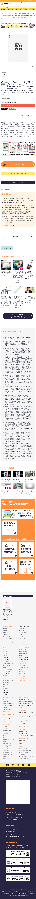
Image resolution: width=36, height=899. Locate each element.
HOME (2, 12)
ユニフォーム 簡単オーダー (9, 716)
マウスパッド (22, 655)
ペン (20, 640)
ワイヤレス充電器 (23, 651)
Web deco (3, 9)
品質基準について (23, 731)
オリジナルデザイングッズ (25, 681)
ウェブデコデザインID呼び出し (26, 701)
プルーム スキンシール (24, 665)
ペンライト (5, 737)
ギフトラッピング (23, 748)
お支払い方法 (22, 740)
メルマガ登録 (22, 754)
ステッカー (5, 657)
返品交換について (23, 733)
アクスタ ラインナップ (8, 698)
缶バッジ (5, 651)
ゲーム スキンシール (23, 667)
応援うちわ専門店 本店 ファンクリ (14, 812)
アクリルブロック (7, 671)
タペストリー (6, 677)
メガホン (5, 634)
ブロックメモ (22, 638)
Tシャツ (4, 647)
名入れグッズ (6, 724)
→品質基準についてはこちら (10, 225)
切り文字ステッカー (7, 636)
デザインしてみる (18, 164)
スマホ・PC (15, 12)
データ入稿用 (22, 724)
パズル (4, 667)
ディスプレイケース (7, 754)
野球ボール (21, 675)
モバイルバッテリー (23, 649)
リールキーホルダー (23, 632)
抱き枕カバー (6, 675)
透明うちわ (5, 630)
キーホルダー (22, 630)
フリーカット (6, 699)
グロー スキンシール (23, 663)
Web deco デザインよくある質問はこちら (18, 316)
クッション (5, 707)
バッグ (4, 649)
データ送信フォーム (23, 710)
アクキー (28, 891)
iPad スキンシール (23, 644)
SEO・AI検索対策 (30, 893)
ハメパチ (5, 735)
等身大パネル (6, 711)
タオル (4, 646)
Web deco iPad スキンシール (24, 12)
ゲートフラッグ (6, 644)
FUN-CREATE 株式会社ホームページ (15, 836)
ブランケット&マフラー (8, 663)
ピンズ (20, 634)
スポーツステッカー (7, 722)
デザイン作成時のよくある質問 (26, 703)
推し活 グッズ (10, 891)
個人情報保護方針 (10, 831)
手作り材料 (5, 733)
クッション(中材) (7, 745)
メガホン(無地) (6, 749)
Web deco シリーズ (8, 12)
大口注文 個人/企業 (23, 679)
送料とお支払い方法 (23, 738)
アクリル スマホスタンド (24, 653)
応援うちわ (5, 628)
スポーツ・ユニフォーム (8, 714)
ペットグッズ (18, 9)
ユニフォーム (10, 9)
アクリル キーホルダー (24, 626)
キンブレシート (6, 640)
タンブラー (5, 688)
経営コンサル (25, 895)
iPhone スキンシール (24, 642)
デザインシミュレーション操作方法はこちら (18, 173)
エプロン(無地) (6, 750)
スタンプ (5, 655)
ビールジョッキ (6, 690)
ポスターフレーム (12, 893)
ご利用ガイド (22, 729)
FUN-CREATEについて (24, 726)
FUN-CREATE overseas (11, 819)
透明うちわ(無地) (7, 743)
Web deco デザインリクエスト (26, 756)
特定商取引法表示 (10, 834)
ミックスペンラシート (8, 642)
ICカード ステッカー (23, 659)
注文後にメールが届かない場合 (26, 735)
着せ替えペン (6, 741)
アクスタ (25, 9)
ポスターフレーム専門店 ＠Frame (14, 817)
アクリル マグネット (23, 628)
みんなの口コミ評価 (23, 752)
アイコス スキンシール (24, 661)
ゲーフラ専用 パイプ (7, 752)
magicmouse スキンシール (25, 647)
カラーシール (6, 758)
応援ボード (5, 632)
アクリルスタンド (7, 701)
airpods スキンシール (24, 657)
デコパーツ (5, 756)
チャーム (21, 636)
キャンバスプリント (7, 669)
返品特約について (6, 190)
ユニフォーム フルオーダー (9, 718)
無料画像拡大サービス (24, 699)
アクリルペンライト (7, 638)
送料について (22, 742)
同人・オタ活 (32, 9)
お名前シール (6, 659)
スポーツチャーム (7, 720)
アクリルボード (6, 679)
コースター (5, 692)
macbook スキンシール (24, 646)
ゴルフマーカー (22, 671)
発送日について (18, 237)
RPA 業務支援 (20, 895)
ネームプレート (6, 653)
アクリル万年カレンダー (8, 680)
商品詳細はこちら (18, 182)
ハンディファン (6, 665)
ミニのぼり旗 (6, 661)
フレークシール (6, 709)
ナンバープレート (7, 730)
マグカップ (5, 684)
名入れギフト (6, 726)
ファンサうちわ (4, 891)
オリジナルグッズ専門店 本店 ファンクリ (16, 814)
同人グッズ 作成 (6, 893)
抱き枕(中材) (6, 747)
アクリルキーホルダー (8, 703)
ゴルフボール (22, 673)
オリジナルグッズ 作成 (17, 891)
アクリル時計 (6, 682)
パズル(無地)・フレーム (8, 739)
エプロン (5, 694)
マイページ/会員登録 (23, 758)
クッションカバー (7, 673)
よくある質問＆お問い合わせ (25, 750)
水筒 (4, 686)
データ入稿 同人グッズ (24, 677)
